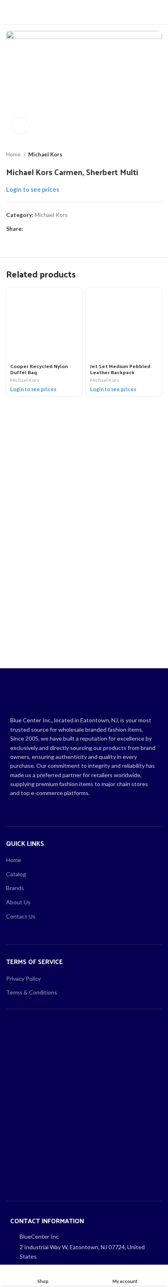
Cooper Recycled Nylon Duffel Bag (39, 369)
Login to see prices (32, 189)
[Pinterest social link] (48, 229)
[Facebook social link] (30, 229)
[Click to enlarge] (20, 126)
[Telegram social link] (67, 229)
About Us (18, 902)
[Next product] (158, 155)
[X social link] (39, 229)
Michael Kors (45, 154)
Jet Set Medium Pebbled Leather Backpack (120, 369)
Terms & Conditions (31, 992)
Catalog (16, 874)
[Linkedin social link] (58, 229)
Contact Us (20, 916)
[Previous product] (141, 155)
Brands (15, 887)
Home (14, 154)
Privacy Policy (23, 978)
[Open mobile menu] (9, 12)
